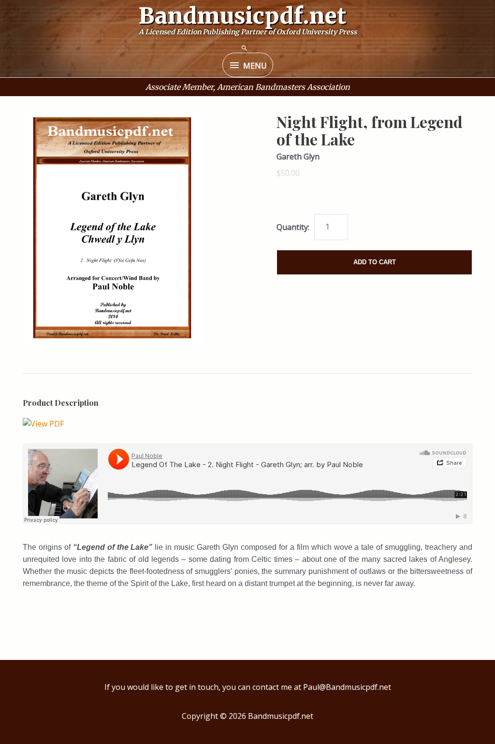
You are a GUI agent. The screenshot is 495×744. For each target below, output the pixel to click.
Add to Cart (374, 262)
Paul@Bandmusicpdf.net (347, 687)
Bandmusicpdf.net (243, 16)
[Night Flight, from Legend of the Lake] (43, 422)
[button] (244, 48)
